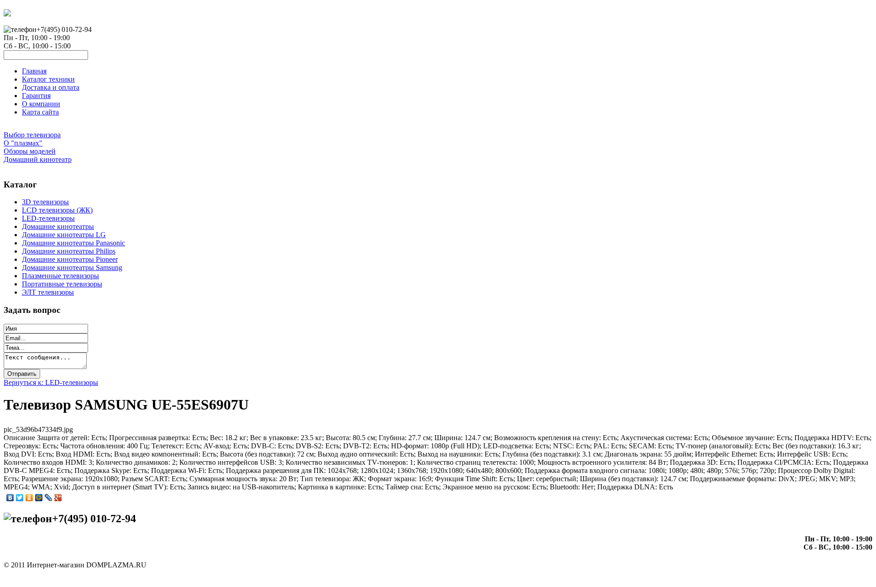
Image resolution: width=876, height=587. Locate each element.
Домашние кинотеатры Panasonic (73, 243)
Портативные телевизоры (62, 284)
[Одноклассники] (29, 498)
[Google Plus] (58, 498)
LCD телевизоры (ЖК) (57, 210)
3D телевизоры (45, 202)
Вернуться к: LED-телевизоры (51, 382)
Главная (34, 71)
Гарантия (36, 95)
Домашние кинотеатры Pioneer (70, 259)
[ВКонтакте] (10, 498)
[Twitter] (20, 498)
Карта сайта (40, 112)
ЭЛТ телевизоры (48, 292)
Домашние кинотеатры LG (64, 235)
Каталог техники (48, 79)
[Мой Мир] (39, 498)
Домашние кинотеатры (58, 226)
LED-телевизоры (48, 218)
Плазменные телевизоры (60, 276)
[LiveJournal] (48, 498)
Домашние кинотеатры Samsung (72, 267)
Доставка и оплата (50, 87)
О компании (41, 104)
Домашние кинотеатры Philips (68, 251)
